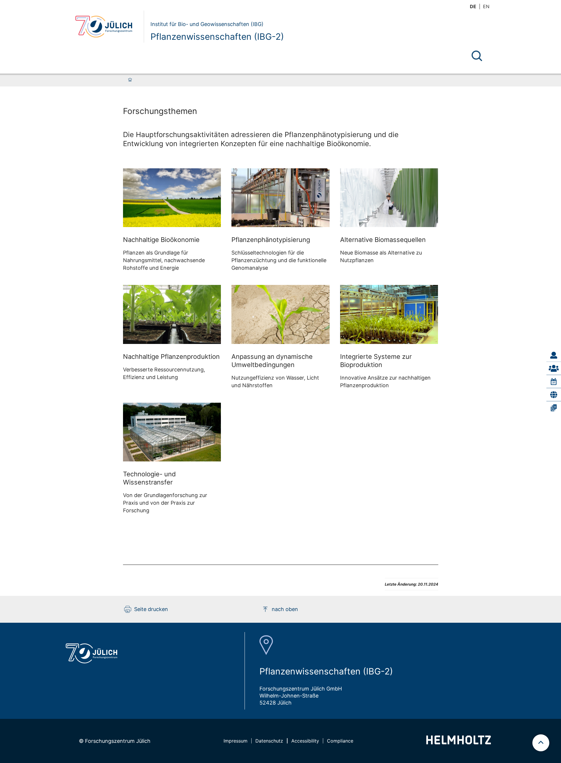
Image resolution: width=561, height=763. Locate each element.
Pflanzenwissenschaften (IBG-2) (217, 36)
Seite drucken (151, 609)
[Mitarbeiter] (553, 368)
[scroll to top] (540, 742)
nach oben (285, 609)
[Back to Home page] (107, 27)
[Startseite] (130, 80)
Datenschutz (269, 741)
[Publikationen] (553, 408)
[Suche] (477, 56)
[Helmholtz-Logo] (458, 742)
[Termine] (553, 381)
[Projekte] (553, 394)
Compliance (340, 741)
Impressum (235, 741)
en (486, 6)
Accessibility (305, 741)
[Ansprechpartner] (553, 355)
